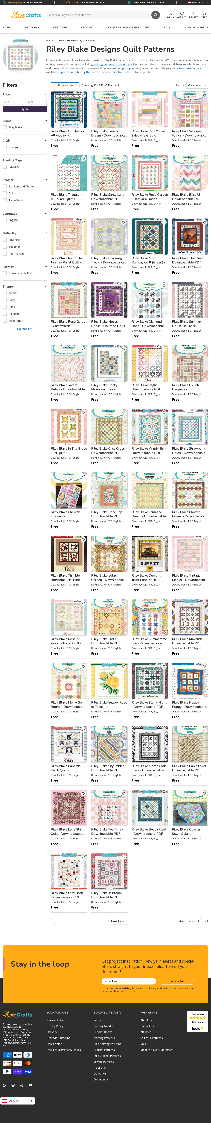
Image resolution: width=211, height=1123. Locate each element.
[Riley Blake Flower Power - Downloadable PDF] (190, 490)
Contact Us (147, 1026)
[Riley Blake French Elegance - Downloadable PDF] (190, 363)
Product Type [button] (13, 160)
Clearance (100, 1073)
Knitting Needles (104, 1026)
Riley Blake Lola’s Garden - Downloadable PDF (109, 579)
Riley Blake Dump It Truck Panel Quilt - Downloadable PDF (146, 579)
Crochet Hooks (103, 1032)
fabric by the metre (86, 72)
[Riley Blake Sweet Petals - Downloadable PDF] (69, 363)
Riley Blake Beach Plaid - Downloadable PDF (149, 831)
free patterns (126, 72)
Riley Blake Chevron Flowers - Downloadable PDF (65, 516)
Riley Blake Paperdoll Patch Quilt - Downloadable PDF (67, 770)
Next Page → (119, 921)
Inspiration (100, 1067)
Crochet (87, 27)
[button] (83, 95)
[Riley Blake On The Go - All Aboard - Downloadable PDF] (69, 109)
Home (49, 40)
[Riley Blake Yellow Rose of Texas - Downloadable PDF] (109, 681)
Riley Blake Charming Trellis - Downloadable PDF (108, 262)
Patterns (31, 27)
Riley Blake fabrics (189, 68)
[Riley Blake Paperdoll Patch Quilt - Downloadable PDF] (69, 744)
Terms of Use (55, 1020)
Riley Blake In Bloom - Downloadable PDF (107, 895)
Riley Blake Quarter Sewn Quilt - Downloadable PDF (186, 833)
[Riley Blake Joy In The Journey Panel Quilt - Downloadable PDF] (69, 236)
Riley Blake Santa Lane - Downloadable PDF (108, 196)
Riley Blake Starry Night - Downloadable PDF (149, 704)
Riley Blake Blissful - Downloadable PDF (187, 196)
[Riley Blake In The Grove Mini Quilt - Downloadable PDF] (69, 427)
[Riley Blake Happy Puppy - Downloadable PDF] (190, 681)
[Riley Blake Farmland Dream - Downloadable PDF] (150, 490)
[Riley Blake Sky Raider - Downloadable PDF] (109, 744)
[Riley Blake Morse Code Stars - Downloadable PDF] (150, 744)
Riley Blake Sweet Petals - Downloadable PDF (68, 389)
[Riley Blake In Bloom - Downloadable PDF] (109, 871)
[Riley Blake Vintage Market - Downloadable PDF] (190, 554)
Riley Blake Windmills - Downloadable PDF (149, 450)
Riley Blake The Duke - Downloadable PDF (188, 260)
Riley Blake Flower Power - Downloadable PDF (189, 516)
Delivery (52, 1032)
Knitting (60, 27)
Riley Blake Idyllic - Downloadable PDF (146, 387)
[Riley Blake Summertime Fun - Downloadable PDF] (150, 617)
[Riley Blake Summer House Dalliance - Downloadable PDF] (190, 300)
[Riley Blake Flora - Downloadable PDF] (109, 617)
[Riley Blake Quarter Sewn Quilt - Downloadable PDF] (190, 808)
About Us (146, 1020)
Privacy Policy (132, 991)
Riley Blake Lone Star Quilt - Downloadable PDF (66, 833)
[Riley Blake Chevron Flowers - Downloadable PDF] (69, 490)
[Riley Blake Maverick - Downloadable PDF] (190, 617)
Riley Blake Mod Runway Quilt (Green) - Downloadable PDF (148, 262)
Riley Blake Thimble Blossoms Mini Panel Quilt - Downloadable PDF (66, 582)
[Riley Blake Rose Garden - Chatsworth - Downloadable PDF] (69, 300)
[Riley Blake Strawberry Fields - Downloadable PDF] (190, 427)
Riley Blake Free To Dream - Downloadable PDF (108, 135)
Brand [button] (7, 121)
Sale (167, 27)
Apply (25, 109)
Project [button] (8, 180)
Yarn (7, 27)
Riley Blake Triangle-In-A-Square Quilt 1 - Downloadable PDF (68, 198)
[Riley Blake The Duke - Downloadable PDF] (190, 236)
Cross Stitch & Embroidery (129, 27)
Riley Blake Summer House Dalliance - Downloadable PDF (186, 325)
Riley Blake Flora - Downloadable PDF (105, 641)
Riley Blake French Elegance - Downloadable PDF (186, 389)
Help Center (54, 1044)
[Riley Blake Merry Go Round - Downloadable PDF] (69, 681)
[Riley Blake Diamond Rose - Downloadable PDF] (150, 300)
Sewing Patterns (104, 1061)
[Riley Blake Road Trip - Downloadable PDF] (109, 490)
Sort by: (180, 85)
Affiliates (145, 1032)
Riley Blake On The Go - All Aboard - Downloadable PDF (68, 135)
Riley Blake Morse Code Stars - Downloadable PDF (149, 770)
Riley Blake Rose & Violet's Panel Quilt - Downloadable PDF (66, 643)
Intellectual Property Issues (64, 1050)
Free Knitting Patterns (107, 1044)
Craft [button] (7, 140)
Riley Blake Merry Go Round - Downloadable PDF (68, 706)
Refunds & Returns (58, 1038)
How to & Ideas (196, 27)
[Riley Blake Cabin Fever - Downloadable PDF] (190, 744)
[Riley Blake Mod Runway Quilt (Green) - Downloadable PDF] (150, 236)
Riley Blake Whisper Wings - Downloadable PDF (189, 135)
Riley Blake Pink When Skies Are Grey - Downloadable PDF (148, 135)
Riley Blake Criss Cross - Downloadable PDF (109, 450)
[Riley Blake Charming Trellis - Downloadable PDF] (109, 236)
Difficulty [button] (9, 233)
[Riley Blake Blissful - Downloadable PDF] (190, 173)
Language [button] (10, 213)
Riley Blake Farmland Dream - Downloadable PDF (149, 516)
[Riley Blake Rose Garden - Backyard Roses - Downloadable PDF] (150, 173)
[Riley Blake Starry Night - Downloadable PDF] (150, 681)
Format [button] (8, 267)
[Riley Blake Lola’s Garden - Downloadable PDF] (109, 554)
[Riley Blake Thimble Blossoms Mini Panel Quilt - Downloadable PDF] (69, 554)
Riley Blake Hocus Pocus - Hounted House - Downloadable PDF (109, 325)
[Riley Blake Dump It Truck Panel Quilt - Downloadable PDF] (150, 554)
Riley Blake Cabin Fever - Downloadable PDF (190, 768)
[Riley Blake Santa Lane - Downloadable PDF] (109, 173)
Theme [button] (8, 286)
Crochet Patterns (104, 1050)
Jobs (143, 1044)
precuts (66, 72)
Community (101, 1079)
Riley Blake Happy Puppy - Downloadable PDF (189, 706)
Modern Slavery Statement (156, 1050)
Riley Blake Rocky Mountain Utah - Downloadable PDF (105, 389)
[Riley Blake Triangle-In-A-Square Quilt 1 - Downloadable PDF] (69, 173)
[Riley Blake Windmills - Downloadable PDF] (150, 427)
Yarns (97, 1020)
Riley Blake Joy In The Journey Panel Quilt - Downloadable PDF (67, 262)
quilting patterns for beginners (112, 64)
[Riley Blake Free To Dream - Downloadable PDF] (109, 109)
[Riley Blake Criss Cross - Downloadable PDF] (109, 427)
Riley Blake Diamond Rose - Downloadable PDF (148, 325)
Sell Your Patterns (151, 1038)
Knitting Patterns (104, 1038)
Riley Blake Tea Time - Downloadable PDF (107, 831)
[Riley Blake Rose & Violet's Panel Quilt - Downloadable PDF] (69, 617)
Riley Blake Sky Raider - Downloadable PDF (108, 768)
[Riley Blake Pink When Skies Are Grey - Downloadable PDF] (150, 109)
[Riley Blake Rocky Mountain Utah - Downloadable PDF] (109, 363)
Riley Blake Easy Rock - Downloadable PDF (68, 895)
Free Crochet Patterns (107, 1056)
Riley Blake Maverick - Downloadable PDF (188, 641)
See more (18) (24, 328)
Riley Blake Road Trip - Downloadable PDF (107, 514)
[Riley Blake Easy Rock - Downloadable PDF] (69, 871)
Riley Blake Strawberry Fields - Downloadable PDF (189, 452)
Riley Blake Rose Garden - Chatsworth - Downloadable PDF (69, 325)
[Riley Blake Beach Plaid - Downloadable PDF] (150, 808)
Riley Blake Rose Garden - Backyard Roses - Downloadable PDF (150, 198)
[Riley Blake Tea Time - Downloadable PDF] (109, 808)
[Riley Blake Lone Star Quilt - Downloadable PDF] (69, 808)
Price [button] (6, 94)
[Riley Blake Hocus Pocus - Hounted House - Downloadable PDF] (109, 300)
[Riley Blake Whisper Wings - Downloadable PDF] (190, 109)
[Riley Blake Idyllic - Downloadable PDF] (150, 363)
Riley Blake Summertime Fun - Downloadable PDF (149, 643)
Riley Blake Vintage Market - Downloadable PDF (189, 579)
